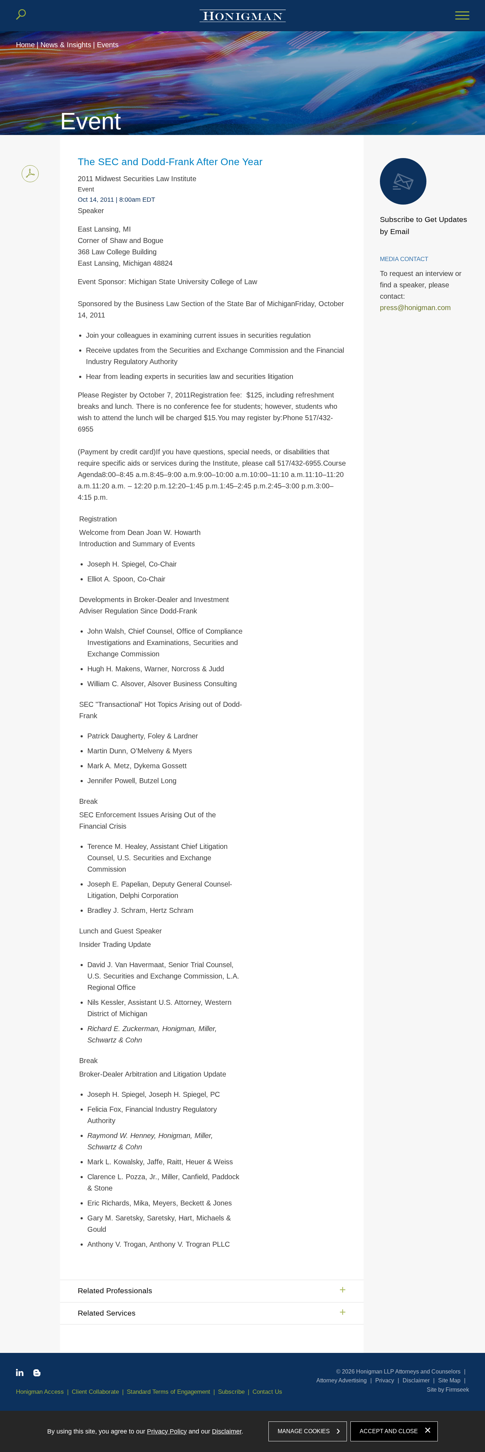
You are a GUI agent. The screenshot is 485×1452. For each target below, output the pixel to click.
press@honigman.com (415, 307)
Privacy (384, 1380)
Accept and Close (389, 1431)
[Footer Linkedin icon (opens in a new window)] (19, 1374)
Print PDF (30, 173)
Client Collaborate (95, 1391)
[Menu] (462, 16)
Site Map (449, 1380)
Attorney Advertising (341, 1380)
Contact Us (267, 1391)
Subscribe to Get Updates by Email (423, 225)
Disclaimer (416, 1380)
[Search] (21, 14)
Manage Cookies (304, 1431)
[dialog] (242, 1431)
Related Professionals (115, 1290)
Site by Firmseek (448, 1390)
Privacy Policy (167, 1431)
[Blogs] (36, 1374)
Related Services (107, 1313)
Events (108, 45)
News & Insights (65, 45)
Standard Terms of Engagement (168, 1391)
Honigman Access (40, 1391)
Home (25, 45)
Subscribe (231, 1391)
